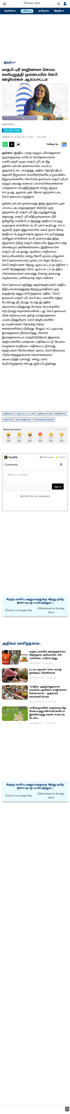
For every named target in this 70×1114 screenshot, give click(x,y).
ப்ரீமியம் (27, 11)
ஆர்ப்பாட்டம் (22, 413)
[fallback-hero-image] (15, 657)
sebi (33, 413)
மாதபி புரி (7, 419)
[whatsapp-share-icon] (5, 146)
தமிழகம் (43, 10)
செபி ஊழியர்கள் (23, 419)
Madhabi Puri (60, 413)
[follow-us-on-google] (64, 144)
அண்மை (10, 10)
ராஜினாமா (8, 413)
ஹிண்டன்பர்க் (44, 413)
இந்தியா (59, 10)
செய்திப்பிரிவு (12, 130)
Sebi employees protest (44, 419)
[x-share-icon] (11, 146)
